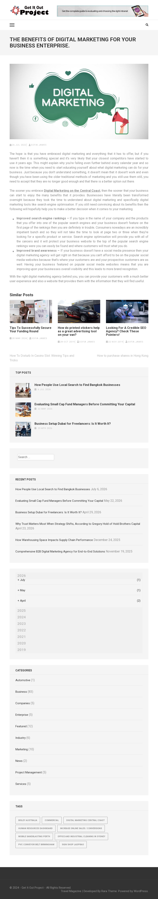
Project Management (28, 772)
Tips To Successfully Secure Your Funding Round (30, 329)
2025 (21, 611)
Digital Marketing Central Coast (85, 820)
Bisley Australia (27, 820)
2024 (21, 617)
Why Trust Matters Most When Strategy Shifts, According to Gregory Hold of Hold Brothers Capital (77, 524)
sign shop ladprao (73, 844)
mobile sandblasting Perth (34, 836)
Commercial (52, 820)
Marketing (21, 749)
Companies (22, 703)
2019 (21, 650)
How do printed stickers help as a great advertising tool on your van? (79, 331)
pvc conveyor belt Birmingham (36, 844)
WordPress (141, 891)
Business (21, 691)
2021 (21, 637)
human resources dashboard (35, 828)
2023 (21, 624)
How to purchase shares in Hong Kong (122, 355)
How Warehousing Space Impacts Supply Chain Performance (54, 540)
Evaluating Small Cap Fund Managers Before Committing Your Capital (84, 404)
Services (20, 784)
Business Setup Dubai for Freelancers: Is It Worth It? (72, 423)
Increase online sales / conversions (81, 828)
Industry (20, 738)
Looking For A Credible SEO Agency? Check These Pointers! (126, 331)
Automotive (22, 680)
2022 (21, 630)
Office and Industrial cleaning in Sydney (81, 836)
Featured (21, 726)
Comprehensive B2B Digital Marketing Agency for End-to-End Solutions (60, 551)
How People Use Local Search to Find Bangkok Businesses (77, 385)
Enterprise (21, 715)
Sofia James (39, 145)
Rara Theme (109, 891)
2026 (21, 576)
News (19, 761)
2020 (21, 643)
